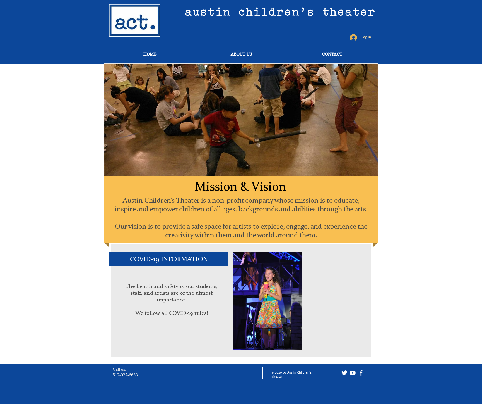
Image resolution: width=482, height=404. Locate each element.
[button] (241, 120)
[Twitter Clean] (344, 372)
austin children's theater (280, 11)
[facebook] (361, 372)
